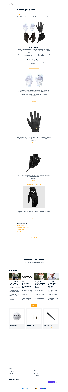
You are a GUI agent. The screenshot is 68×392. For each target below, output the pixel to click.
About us (10, 368)
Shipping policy (44, 389)
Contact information (50, 389)
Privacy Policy (11, 373)
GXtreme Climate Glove (34, 68)
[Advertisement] (34, 247)
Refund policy (11, 374)
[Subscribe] (41, 265)
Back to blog (34, 237)
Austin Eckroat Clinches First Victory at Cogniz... (52, 284)
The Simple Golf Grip (48, 327)
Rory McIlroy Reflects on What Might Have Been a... (40, 284)
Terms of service (39, 389)
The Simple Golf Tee (30, 327)
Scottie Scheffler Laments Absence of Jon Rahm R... (14, 283)
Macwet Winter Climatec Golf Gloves (34, 107)
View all (34, 305)
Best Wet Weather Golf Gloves (23, 227)
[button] (26, 4)
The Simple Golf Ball (14, 327)
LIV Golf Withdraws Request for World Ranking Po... (26, 284)
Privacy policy (34, 389)
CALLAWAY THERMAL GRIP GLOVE (34, 184)
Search (10, 366)
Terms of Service (11, 371)
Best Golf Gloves (20, 225)
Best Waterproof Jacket (21, 229)
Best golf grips (20, 231)
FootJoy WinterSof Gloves (34, 148)
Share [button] (19, 14)
